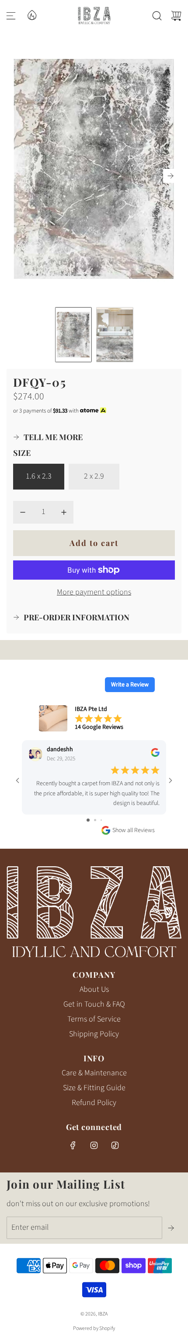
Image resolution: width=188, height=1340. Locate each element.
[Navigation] (11, 16)
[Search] (157, 15)
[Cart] (176, 15)
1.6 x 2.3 (39, 476)
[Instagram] (94, 1145)
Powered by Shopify (94, 1328)
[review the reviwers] (155, 755)
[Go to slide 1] (88, 820)
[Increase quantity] (63, 512)
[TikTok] (115, 1145)
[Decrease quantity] (22, 512)
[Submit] (171, 1228)
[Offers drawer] (31, 14)
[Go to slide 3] (101, 820)
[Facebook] (73, 1145)
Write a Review (130, 684)
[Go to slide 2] (95, 820)
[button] (170, 176)
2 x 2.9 (94, 476)
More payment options (94, 592)
